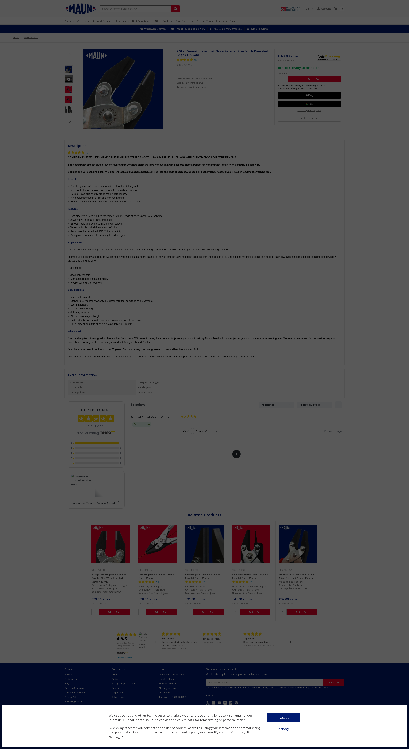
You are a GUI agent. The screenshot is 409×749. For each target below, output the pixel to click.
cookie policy (190, 732)
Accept (284, 717)
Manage (284, 729)
